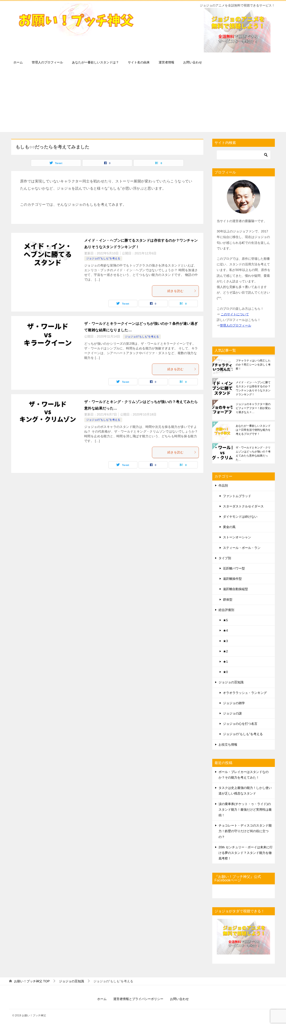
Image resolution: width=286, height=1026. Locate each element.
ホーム (18, 62)
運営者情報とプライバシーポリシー (138, 999)
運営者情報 (166, 62)
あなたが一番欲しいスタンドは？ (95, 62)
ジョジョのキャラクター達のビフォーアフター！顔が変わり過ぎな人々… (253, 408)
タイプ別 (225, 558)
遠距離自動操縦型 (235, 589)
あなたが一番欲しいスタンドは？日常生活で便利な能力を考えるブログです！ (253, 429)
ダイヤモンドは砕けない (240, 516)
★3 (225, 641)
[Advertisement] (143, 100)
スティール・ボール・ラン (242, 548)
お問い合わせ (192, 62)
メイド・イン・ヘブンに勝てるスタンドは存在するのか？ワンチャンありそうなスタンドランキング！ (253, 388)
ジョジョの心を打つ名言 (240, 723)
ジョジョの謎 (232, 713)
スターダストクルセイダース (243, 506)
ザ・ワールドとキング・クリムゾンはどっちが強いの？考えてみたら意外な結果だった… (253, 453)
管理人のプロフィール (47, 62)
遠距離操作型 (232, 578)
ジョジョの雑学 (234, 703)
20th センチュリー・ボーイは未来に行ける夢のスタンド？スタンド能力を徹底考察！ (246, 852)
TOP (32, 981)
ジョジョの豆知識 (231, 682)
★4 (225, 630)
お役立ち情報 (228, 744)
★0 (225, 672)
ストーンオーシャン (237, 537)
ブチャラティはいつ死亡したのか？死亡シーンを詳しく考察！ (253, 364)
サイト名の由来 (139, 62)
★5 (225, 620)
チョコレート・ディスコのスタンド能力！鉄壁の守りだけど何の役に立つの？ (245, 831)
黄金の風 (229, 527)
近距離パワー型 (234, 568)
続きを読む (175, 291)
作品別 (223, 485)
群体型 (227, 599)
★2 (225, 651)
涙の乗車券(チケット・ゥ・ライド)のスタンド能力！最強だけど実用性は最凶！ (245, 809)
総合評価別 (226, 610)
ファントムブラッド (237, 496)
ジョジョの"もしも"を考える (103, 258)
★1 (225, 661)
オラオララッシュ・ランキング (245, 693)
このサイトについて (235, 314)
